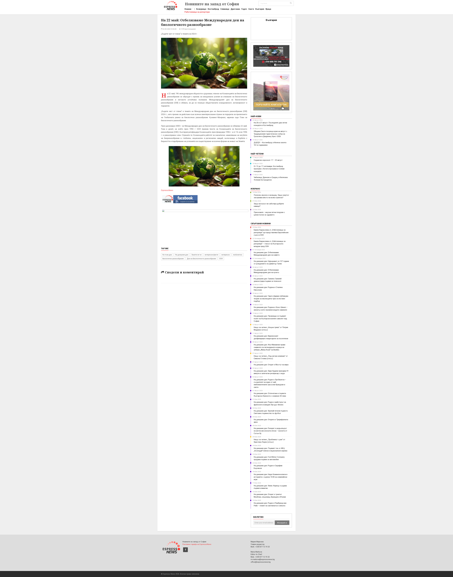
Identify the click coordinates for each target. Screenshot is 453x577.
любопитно (237, 255)
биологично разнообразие (173, 259)
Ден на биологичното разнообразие (201, 259)
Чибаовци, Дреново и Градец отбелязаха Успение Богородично (271, 178)
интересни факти (211, 255)
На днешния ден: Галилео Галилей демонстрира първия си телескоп (267, 280)
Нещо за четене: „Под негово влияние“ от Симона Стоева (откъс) (271, 357)
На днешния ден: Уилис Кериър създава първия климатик (270, 487)
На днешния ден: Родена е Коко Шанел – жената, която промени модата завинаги (270, 308)
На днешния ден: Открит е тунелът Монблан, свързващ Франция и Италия (270, 495)
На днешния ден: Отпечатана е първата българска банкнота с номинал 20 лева (270, 394)
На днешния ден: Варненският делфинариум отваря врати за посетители (271, 337)
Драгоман (235, 9)
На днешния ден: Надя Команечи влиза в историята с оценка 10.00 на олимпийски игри (270, 477)
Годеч (244, 9)
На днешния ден (181, 255)
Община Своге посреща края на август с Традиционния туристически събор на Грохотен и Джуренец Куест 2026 (270, 133)
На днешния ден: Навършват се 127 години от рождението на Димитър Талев (271, 262)
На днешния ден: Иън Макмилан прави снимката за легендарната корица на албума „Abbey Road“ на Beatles (269, 347)
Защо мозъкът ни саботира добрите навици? (269, 205)
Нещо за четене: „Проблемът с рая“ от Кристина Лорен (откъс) (269, 440)
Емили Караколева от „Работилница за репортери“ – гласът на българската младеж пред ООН (269, 243)
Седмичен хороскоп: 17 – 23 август (268, 160)
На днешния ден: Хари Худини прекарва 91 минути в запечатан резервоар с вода (271, 372)
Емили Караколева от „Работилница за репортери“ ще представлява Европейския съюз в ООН (271, 232)
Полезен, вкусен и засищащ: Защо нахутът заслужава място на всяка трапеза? (271, 196)
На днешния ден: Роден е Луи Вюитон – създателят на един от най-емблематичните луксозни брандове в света (270, 383)
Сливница (224, 9)
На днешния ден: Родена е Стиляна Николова (268, 288)
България (259, 9)
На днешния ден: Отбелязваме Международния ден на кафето (267, 253)
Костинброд (213, 9)
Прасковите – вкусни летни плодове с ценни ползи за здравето (269, 213)
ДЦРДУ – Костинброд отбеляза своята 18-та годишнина (270, 143)
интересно (225, 255)
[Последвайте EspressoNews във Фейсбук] (180, 198)
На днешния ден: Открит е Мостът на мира (271, 365)
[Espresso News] (171, 547)
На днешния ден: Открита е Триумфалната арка (271, 421)
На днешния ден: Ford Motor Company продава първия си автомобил (269, 458)
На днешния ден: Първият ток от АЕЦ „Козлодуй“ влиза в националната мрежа (270, 449)
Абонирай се (282, 523)
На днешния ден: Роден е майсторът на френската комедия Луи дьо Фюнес (270, 403)
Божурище (201, 9)
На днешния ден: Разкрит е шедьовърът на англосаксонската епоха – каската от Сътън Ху (270, 430)
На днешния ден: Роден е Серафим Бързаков (268, 467)
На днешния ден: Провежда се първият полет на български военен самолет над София (270, 318)
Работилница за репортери (197, 12)
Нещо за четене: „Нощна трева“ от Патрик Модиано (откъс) (271, 328)
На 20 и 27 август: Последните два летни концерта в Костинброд (270, 124)
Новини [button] (188, 9)
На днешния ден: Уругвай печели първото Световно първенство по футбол (271, 412)
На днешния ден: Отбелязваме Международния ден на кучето (266, 271)
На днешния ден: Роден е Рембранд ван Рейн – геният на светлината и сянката (270, 504)
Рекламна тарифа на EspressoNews (196, 544)
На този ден (167, 255)
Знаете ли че (196, 255)
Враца (268, 9)
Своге (251, 9)
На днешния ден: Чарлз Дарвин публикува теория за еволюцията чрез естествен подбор (271, 298)
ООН (221, 259)
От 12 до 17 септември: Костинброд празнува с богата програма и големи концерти (269, 168)
